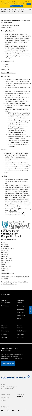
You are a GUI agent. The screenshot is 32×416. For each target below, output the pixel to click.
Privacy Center (5, 394)
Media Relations (21, 331)
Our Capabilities (5, 302)
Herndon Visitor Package (8, 73)
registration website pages (8, 284)
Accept (29, 4)
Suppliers (4, 337)
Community (20, 306)
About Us (19, 318)
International (5, 331)
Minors (7, 64)
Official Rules (13, 211)
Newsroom (20, 312)
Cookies (3, 400)
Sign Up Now (7, 363)
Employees (4, 328)
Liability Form (5, 69)
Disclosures (20, 337)
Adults (6, 66)
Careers (19, 302)
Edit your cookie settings (16, 6)
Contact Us (20, 328)
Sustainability (21, 315)
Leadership (20, 309)
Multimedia (20, 334)
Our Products (5, 306)
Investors (4, 334)
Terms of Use (5, 397)
